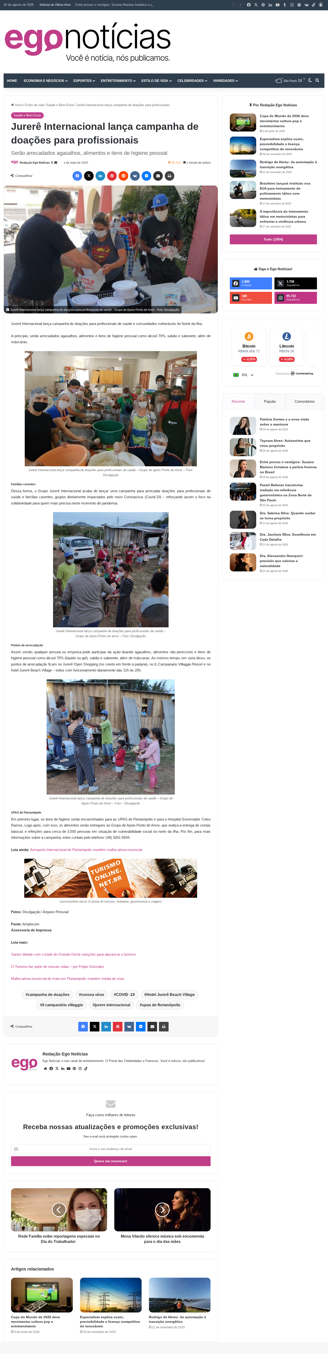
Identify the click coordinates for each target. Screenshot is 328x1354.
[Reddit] (123, 176)
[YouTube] (277, 5)
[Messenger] (146, 176)
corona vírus (92, 995)
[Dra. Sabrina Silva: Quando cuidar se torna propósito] (243, 520)
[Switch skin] (310, 80)
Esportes (82, 81)
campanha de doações (48, 995)
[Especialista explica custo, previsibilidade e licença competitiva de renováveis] (111, 1295)
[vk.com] (306, 5)
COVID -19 (125, 995)
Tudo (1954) (273, 239)
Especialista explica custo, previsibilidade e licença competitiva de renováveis (110, 1321)
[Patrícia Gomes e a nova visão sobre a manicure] (243, 426)
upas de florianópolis (161, 1005)
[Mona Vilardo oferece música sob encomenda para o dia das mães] (162, 1209)
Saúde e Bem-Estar (60, 105)
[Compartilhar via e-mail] (158, 176)
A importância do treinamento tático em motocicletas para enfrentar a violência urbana (284, 216)
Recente (238, 401)
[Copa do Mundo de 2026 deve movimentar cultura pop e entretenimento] (42, 1295)
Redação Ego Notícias (35, 162)
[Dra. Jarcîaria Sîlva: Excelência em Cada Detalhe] (243, 541)
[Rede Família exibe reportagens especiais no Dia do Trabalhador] (59, 1209)
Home (12, 81)
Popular (270, 401)
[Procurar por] (317, 80)
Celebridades (190, 81)
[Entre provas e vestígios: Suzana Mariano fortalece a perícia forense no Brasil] (243, 469)
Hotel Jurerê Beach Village (170, 995)
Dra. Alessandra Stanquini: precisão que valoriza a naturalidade (282, 561)
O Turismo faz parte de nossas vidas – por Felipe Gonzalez (57, 967)
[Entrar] (320, 5)
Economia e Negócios (44, 81)
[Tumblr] (284, 5)
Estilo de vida (154, 81)
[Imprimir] (169, 176)
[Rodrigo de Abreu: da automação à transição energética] (180, 1295)
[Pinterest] (263, 5)
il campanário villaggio (62, 1005)
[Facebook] (248, 5)
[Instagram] (292, 5)
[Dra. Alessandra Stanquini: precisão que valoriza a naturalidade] (243, 562)
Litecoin (286, 346)
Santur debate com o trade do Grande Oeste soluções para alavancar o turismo (73, 954)
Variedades (223, 81)
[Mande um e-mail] (55, 162)
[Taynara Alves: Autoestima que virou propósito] (243, 447)
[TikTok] (313, 5)
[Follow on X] (52, 162)
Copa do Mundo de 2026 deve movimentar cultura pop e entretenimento (35, 1321)
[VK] (135, 176)
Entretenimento (116, 81)
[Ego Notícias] (88, 42)
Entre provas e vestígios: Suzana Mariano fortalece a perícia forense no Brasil (129, 4)
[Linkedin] (270, 5)
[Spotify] (299, 5)
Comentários (305, 401)
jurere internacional (112, 1005)
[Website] (45, 1069)
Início (18, 105)
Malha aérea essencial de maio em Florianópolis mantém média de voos (67, 979)
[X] (256, 5)
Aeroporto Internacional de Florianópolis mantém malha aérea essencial (86, 850)
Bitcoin (249, 346)
